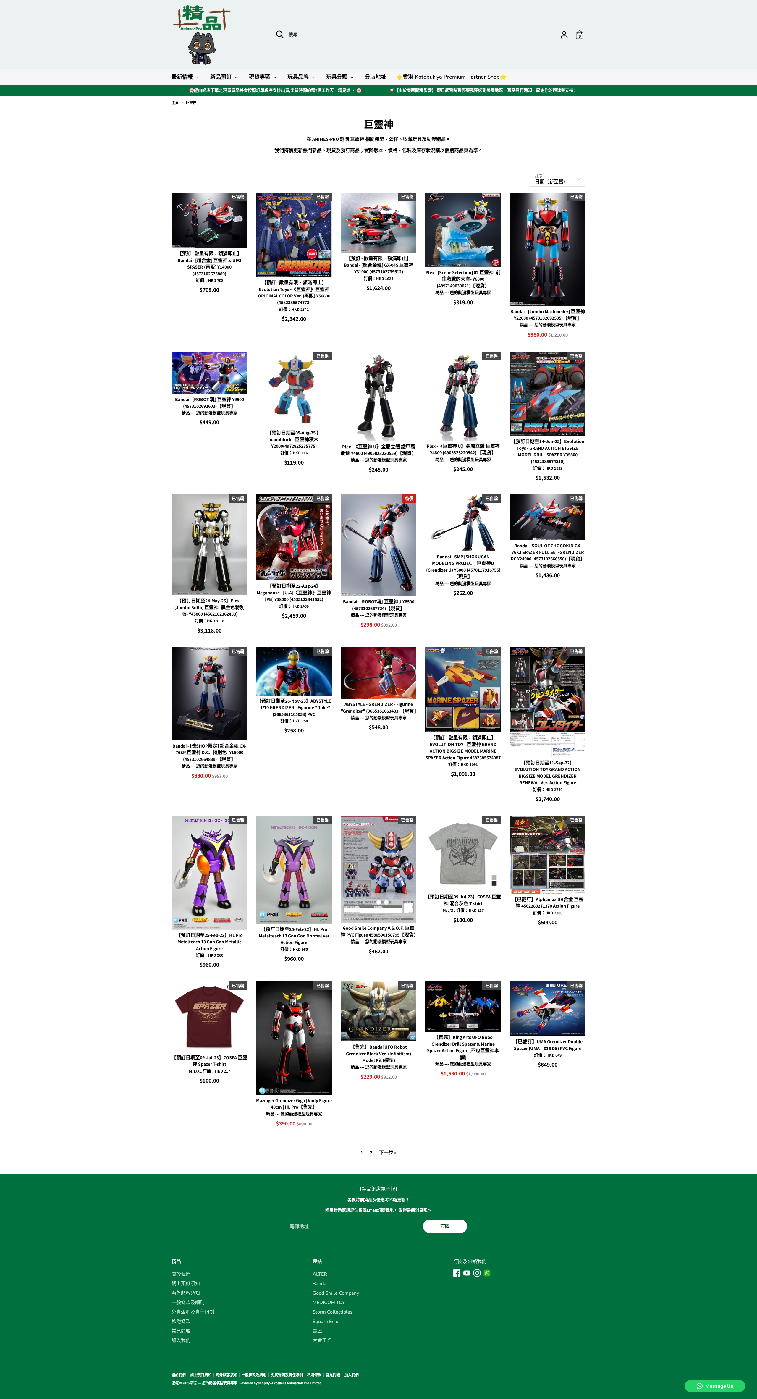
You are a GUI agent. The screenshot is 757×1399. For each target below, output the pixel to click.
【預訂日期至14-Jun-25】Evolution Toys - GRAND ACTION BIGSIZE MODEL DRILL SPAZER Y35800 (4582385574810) (547, 451)
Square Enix (325, 1321)
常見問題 (181, 1331)
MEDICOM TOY (329, 1302)
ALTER (320, 1274)
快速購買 (209, 238)
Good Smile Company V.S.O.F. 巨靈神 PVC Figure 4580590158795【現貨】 (379, 931)
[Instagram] (477, 1273)
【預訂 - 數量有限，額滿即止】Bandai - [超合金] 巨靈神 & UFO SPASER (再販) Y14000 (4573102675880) (209, 263)
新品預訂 (221, 76)
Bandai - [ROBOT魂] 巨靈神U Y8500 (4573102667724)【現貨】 (378, 605)
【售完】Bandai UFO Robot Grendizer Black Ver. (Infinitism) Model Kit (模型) (378, 1053)
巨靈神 (191, 103)
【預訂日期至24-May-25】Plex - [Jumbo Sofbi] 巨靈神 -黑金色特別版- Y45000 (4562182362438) (209, 607)
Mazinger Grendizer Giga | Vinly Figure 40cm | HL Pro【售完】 (294, 1103)
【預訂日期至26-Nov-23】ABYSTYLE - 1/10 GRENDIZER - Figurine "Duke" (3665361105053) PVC (294, 707)
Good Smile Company (336, 1293)
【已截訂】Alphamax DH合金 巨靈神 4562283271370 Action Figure (547, 902)
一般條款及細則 (188, 1302)
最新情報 (183, 76)
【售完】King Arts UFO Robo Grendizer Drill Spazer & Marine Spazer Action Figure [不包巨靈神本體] (463, 1047)
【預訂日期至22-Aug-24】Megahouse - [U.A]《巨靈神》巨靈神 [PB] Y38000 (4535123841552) (294, 592)
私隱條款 (181, 1321)
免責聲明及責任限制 (193, 1312)
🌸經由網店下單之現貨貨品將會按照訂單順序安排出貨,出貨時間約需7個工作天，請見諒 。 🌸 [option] (275, 90)
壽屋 (317, 1331)
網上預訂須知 (186, 1283)
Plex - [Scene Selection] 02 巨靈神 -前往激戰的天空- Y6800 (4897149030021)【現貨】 (463, 279)
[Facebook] (456, 1273)
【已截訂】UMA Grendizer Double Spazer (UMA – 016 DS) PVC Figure (548, 1045)
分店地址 (375, 76)
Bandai (320, 1283)
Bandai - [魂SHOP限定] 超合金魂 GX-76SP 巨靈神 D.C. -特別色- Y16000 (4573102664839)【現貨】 (209, 752)
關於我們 (181, 1274)
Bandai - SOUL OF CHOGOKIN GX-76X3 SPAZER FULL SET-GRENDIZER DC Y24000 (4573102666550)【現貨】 (548, 552)
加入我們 (181, 1340)
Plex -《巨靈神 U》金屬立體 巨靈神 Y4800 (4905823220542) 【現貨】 (463, 449)
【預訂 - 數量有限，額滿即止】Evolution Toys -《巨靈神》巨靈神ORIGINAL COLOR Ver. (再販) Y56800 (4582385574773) (294, 292)
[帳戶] (564, 35)
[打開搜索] (280, 34)
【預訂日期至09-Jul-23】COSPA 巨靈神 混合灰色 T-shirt (463, 900)
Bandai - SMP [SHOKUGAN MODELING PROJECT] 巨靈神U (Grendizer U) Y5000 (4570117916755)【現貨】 (463, 567)
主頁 (175, 103)
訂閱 (445, 1226)
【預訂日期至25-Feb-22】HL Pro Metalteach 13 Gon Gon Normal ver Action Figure (294, 936)
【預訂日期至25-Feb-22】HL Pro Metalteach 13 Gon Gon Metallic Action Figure (209, 942)
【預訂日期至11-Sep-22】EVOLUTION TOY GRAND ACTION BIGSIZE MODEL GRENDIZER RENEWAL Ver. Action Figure (548, 773)
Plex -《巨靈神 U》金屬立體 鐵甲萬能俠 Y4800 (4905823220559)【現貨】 (378, 450)
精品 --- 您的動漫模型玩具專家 (213, 1383)
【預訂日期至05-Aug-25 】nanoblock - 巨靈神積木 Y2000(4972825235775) (294, 439)
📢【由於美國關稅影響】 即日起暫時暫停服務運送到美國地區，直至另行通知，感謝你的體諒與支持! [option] (482, 90)
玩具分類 (337, 76)
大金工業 (322, 1340)
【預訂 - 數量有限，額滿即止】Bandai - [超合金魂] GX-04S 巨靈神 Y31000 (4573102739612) (378, 265)
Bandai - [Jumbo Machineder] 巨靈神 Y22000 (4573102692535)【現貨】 (547, 314)
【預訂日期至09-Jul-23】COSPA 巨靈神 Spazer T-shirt (209, 1060)
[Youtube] (466, 1273)
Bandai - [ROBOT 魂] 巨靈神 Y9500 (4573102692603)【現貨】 (209, 402)
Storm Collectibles (332, 1312)
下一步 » (388, 1152)
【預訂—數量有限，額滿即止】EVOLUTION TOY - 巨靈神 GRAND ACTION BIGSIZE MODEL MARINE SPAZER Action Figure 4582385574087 (463, 748)
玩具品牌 (298, 76)
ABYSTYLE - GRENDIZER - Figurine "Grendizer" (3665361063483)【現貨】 (380, 707)
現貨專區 (260, 76)
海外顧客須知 (186, 1293)
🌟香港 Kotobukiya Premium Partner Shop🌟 (451, 76)
